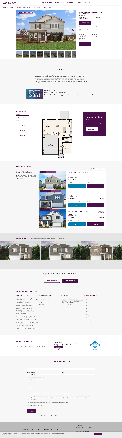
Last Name (64, 366)
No (32, 384)
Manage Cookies (89, 433)
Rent (29, 379)
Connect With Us (88, 61)
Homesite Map (60, 61)
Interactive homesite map (69, 280)
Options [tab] (18, 120)
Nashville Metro (27, 7)
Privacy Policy (85, 429)
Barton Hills (42, 7)
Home (4, 7)
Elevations (49, 61)
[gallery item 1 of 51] (19, 54)
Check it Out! (91, 129)
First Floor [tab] (19, 114)
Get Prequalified (85, 22)
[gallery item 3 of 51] (33, 54)
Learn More (46, 97)
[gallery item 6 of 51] (54, 54)
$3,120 (72, 198)
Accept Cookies (98, 433)
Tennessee (19, 7)
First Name (30, 366)
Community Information (73, 61)
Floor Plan (28, 61)
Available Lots (38, 61)
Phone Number (31, 372)
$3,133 (72, 218)
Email (63, 372)
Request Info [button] (85, 43)
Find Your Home (11, 7)
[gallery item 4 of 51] (40, 54)
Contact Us (86, 2)
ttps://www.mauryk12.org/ (74, 301)
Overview (18, 61)
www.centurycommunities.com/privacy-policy (60, 393)
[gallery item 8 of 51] (68, 54)
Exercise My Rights (79, 431)
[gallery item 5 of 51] (47, 54)
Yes (29, 384)
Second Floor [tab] (20, 117)
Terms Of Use (91, 429)
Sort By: (90, 168)
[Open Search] (115, 2)
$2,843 (72, 179)
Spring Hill (35, 7)
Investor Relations (79, 429)
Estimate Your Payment (83, 18)
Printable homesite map (52, 280)
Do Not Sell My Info (86, 431)
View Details (95, 185)
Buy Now (77, 185)
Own (33, 379)
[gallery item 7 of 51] (61, 54)
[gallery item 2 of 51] (26, 54)
